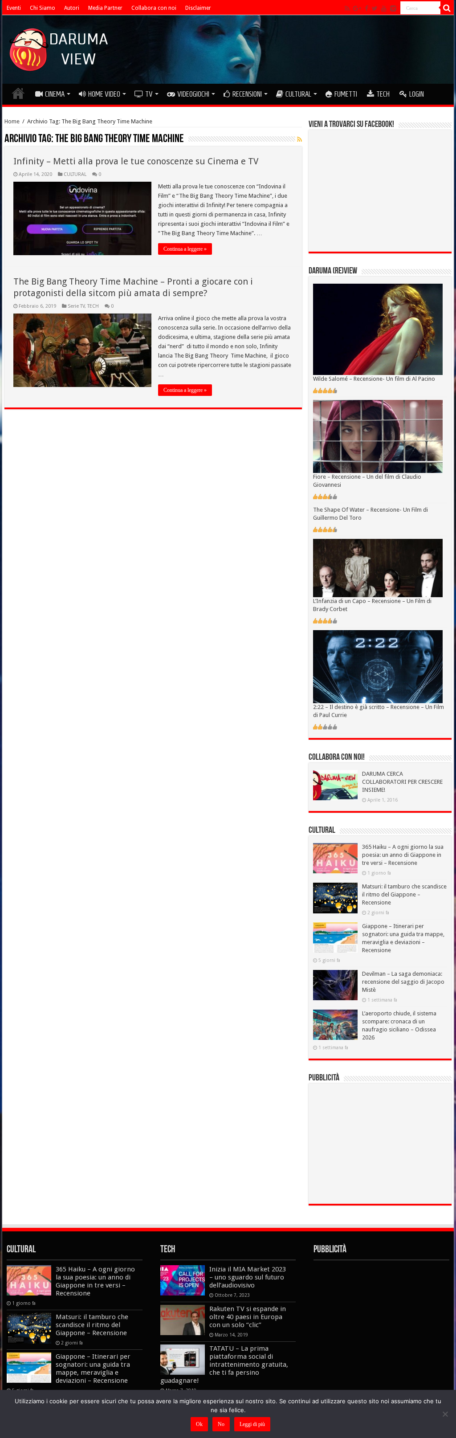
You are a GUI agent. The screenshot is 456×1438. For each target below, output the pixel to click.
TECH (383, 94)
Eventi (14, 8)
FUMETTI (345, 94)
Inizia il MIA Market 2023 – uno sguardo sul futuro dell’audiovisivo (247, 1277)
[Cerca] (447, 8)
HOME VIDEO (104, 94)
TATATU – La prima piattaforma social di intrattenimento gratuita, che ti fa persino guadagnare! (224, 1364)
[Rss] (347, 8)
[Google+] (357, 8)
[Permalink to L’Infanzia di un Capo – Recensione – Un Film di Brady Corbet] (378, 567)
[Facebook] (366, 8)
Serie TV (76, 306)
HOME (18, 93)
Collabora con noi (153, 8)
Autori (71, 8)
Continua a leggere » (185, 249)
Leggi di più (252, 1424)
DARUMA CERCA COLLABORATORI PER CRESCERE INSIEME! (402, 781)
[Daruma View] (59, 47)
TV (149, 94)
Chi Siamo (42, 8)
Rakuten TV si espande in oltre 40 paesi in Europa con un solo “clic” (247, 1317)
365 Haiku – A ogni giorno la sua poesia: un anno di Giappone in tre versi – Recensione (403, 854)
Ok (199, 1424)
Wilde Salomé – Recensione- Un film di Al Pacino (374, 378)
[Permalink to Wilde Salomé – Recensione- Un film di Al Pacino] (378, 329)
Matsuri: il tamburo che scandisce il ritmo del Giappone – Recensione (404, 894)
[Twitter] (375, 8)
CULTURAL (298, 94)
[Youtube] (383, 8)
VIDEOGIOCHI (193, 94)
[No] (444, 1413)
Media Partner (105, 8)
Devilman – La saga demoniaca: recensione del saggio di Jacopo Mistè (403, 981)
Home (12, 121)
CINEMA (55, 94)
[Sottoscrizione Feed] (299, 139)
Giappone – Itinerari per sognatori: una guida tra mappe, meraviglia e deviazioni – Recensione (93, 1368)
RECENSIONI (247, 94)
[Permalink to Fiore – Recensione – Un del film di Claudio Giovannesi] (378, 435)
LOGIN (416, 94)
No (221, 1424)
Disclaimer (198, 8)
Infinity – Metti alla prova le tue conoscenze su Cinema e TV (135, 161)
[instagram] (393, 8)
